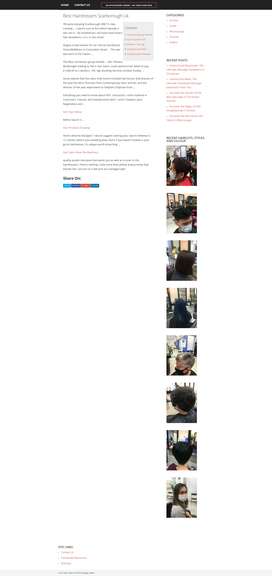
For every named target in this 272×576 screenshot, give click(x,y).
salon (85, 37)
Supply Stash (88, 572)
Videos (173, 42)
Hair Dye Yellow (72, 112)
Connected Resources (74, 557)
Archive (173, 20)
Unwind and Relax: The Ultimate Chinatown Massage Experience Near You (183, 83)
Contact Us (82, 5)
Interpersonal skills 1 (137, 49)
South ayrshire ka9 (136, 39)
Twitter (67, 185)
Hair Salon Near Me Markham (80, 152)
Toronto (174, 36)
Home (65, 5)
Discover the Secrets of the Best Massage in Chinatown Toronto (183, 97)
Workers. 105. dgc (136, 44)
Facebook (76, 185)
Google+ (85, 185)
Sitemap (66, 563)
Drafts (173, 26)
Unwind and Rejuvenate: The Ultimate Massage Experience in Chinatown (185, 69)
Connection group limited (139, 34)
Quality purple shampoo (139, 53)
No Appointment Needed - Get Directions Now (129, 5)
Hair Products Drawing (76, 127)
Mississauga (176, 31)
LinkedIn (95, 185)
